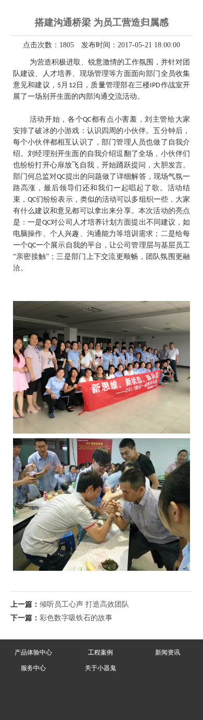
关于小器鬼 (100, 668)
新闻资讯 (167, 652)
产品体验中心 (33, 652)
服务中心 (33, 668)
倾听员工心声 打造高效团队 (84, 604)
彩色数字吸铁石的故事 (76, 618)
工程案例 (100, 652)
